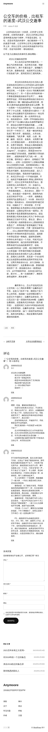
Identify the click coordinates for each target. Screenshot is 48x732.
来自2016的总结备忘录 (13, 664)
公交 (6, 328)
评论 (5, 560)
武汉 (12, 328)
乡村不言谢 (10, 341)
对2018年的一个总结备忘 (14, 657)
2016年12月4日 (39, 671)
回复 (12, 392)
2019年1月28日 (39, 657)
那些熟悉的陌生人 (11, 671)
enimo (10, 26)
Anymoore (8, 3)
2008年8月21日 (16, 365)
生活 (16, 26)
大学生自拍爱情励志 (34, 341)
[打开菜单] (43, 3)
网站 (4, 603)
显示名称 (6, 584)
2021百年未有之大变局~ (14, 650)
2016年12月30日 (39, 664)
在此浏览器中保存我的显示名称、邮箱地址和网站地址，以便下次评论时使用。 (25, 614)
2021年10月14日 (39, 650)
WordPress (37, 727)
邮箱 (5, 593)
